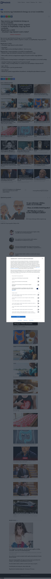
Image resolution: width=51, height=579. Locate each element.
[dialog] (25, 289)
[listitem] (25, 275)
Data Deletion (20, 320)
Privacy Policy (31, 320)
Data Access (25, 320)
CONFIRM (18, 316)
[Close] (43, 259)
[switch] (38, 278)
